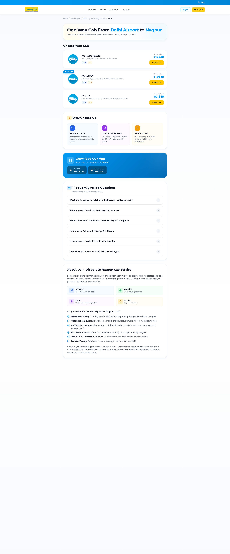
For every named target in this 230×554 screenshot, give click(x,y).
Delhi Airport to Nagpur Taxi (94, 18)
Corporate (114, 9)
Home (65, 18)
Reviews (126, 9)
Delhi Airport (76, 18)
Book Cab (198, 9)
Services (92, 9)
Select (155, 63)
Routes (103, 9)
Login (185, 9)
